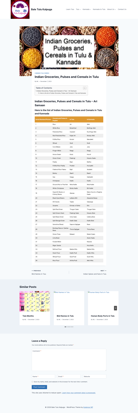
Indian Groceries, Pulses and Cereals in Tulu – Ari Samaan (57, 91)
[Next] (115, 308)
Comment (37, 351)
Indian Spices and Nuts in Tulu (94, 272)
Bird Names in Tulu (39, 272)
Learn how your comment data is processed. (79, 393)
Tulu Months (28, 316)
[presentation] (35, 301)
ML (37, 81)
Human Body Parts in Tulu (102, 316)
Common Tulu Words (42, 73)
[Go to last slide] (22, 308)
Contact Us (122, 9)
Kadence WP (88, 407)
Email (61, 376)
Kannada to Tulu (99, 9)
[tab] (65, 326)
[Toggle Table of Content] (84, 88)
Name (35, 376)
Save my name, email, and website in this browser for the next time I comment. (61, 382)
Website (87, 376)
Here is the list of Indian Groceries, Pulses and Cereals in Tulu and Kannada (63, 93)
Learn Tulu (70, 9)
